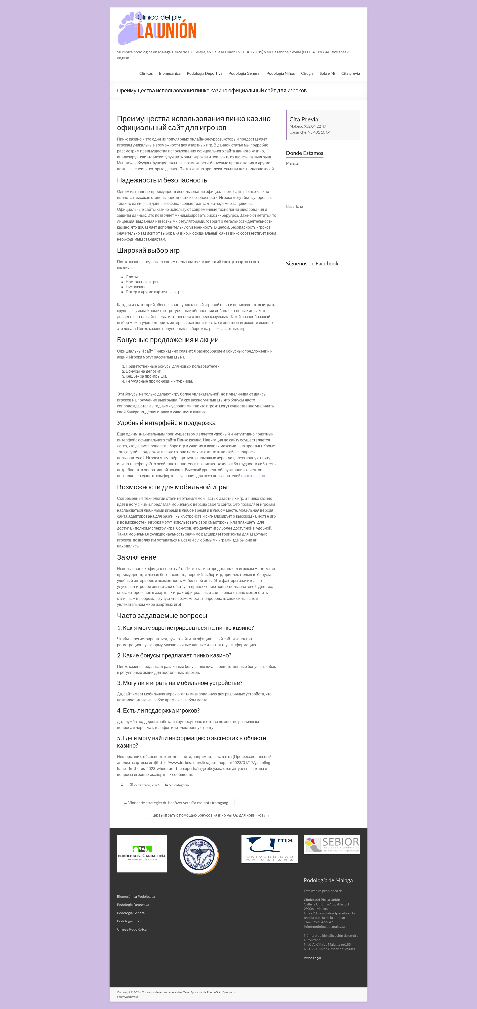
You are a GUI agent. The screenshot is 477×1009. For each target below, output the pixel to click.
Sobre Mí (327, 73)
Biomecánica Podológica (136, 896)
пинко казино (253, 475)
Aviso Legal (312, 958)
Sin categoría (179, 785)
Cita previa (350, 73)
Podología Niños (281, 73)
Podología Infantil (131, 921)
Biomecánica (170, 73)
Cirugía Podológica (132, 929)
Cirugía (307, 73)
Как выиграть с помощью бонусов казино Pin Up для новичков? (211, 815)
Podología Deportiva (204, 73)
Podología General (131, 913)
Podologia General (244, 73)
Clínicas (146, 73)
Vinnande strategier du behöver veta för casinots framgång (175, 802)
